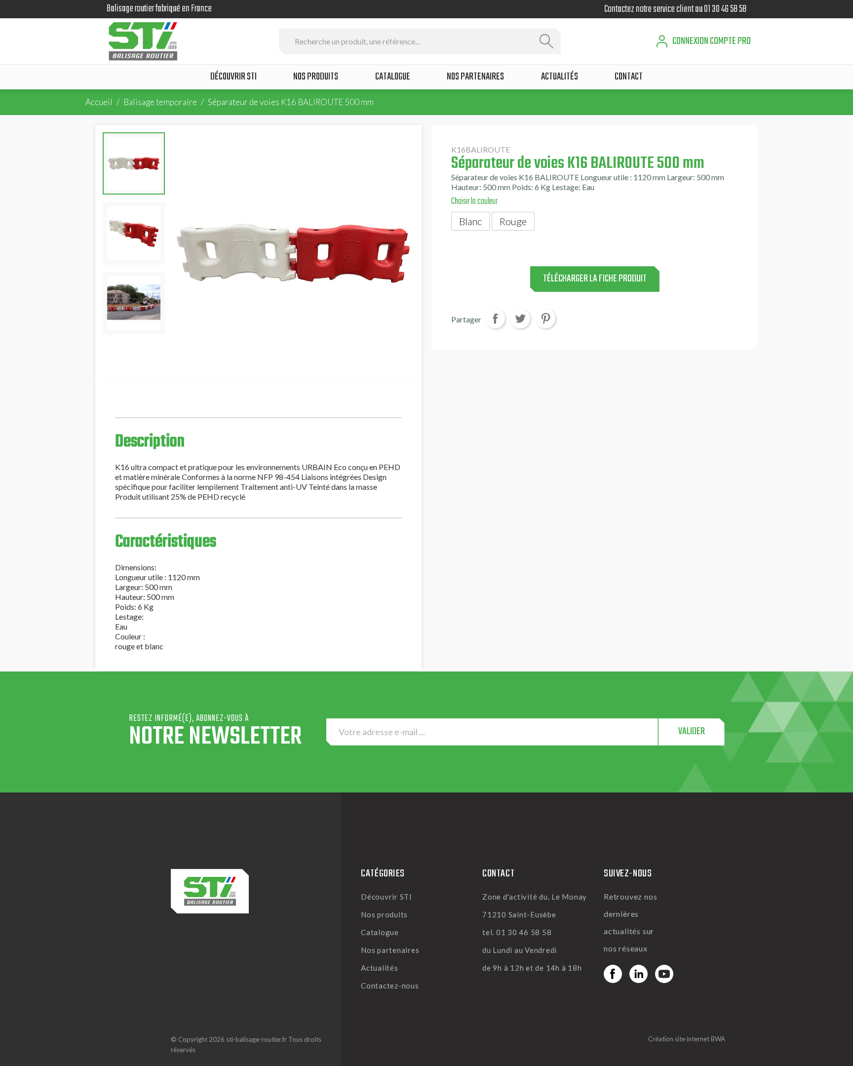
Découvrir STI (386, 896)
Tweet (520, 319)
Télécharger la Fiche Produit (595, 279)
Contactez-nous (390, 985)
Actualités (379, 967)
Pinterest (545, 319)
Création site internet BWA (686, 1039)
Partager (495, 319)
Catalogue (380, 932)
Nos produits (384, 914)
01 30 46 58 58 (725, 9)
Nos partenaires (390, 950)
